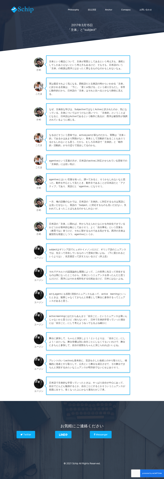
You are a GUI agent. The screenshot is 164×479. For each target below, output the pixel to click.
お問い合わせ (146, 9)
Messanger (101, 434)
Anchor (108, 9)
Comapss (126, 9)
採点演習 (92, 9)
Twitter (27, 434)
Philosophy (73, 9)
